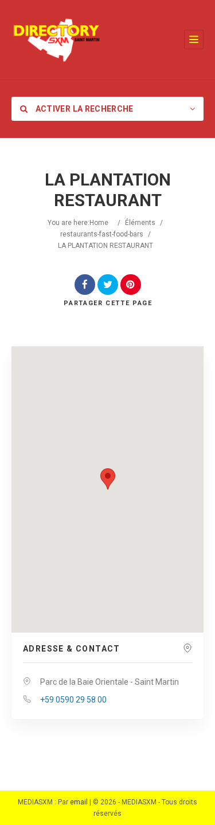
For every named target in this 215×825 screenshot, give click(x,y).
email (79, 802)
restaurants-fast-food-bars (101, 234)
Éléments (140, 223)
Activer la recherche (83, 108)
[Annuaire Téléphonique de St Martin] (56, 39)
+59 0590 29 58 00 (73, 699)
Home (98, 223)
